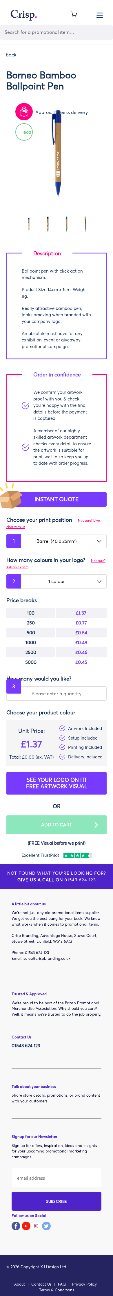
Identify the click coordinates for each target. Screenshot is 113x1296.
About (19, 1284)
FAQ (62, 1284)
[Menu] (100, 14)
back (11, 55)
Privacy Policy (84, 1284)
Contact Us (41, 1284)
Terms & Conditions (56, 1290)
